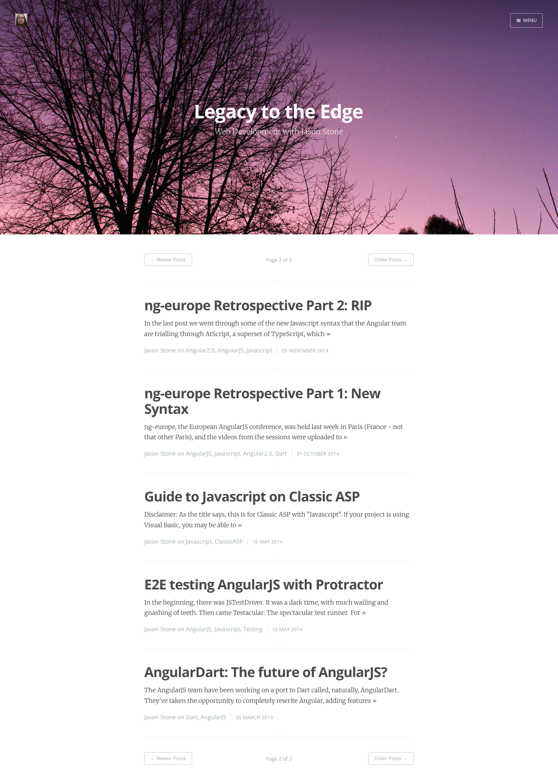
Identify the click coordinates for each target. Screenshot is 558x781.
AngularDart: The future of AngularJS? (265, 672)
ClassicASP (228, 541)
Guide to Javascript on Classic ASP (252, 496)
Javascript (259, 350)
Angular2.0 (200, 350)
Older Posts (391, 259)
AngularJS (230, 350)
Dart (281, 453)
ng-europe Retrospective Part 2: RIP (258, 305)
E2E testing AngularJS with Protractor (263, 584)
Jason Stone (160, 350)
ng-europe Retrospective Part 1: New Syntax (262, 401)
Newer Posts (168, 259)
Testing (253, 629)
